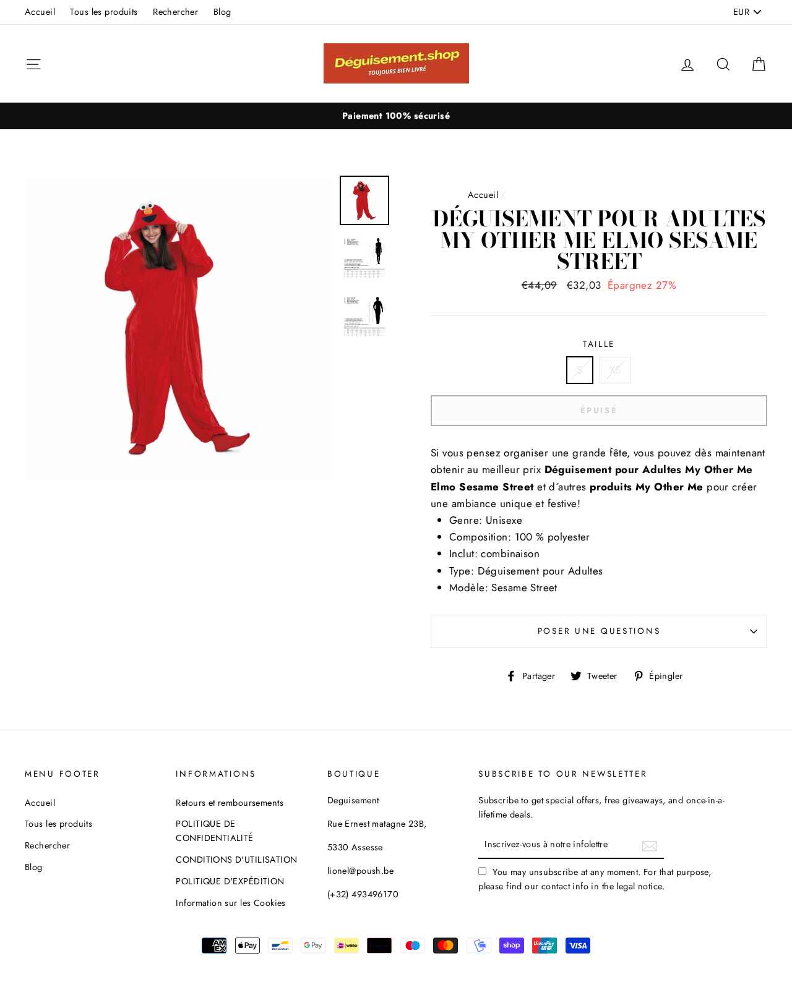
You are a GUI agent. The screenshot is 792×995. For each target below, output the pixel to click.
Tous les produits (103, 12)
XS (615, 369)
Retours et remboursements (229, 802)
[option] (396, 116)
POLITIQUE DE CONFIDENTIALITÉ (214, 831)
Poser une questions (599, 631)
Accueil (40, 12)
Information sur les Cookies (230, 903)
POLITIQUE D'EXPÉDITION (230, 881)
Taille (599, 344)
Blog (222, 12)
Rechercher (175, 12)
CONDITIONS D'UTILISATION (236, 859)
